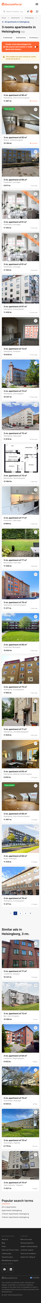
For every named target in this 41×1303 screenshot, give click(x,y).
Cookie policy (6, 1253)
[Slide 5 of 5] (23, 90)
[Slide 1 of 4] (18, 597)
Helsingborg (29, 18)
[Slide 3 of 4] (21, 597)
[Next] (30, 913)
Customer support (27, 1250)
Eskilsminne (21, 37)
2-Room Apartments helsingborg (15, 1214)
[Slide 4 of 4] (22, 597)
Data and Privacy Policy (10, 1250)
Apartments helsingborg (12, 1210)
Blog (3, 1243)
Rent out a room (26, 1239)
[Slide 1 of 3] (19, 301)
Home (4, 18)
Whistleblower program (10, 1260)
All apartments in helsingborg (17, 22)
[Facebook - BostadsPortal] (4, 1269)
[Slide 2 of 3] (20, 301)
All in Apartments (9, 1207)
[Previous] (10, 913)
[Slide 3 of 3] (22, 301)
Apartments (15, 18)
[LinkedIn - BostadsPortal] (11, 1269)
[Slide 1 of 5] (18, 90)
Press (4, 1246)
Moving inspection (27, 1243)
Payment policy (7, 1257)
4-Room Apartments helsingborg (15, 1217)
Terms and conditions (28, 1253)
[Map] (37, 11)
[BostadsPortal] (11, 4)
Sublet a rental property (29, 1246)
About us (5, 1239)
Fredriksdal (7, 37)
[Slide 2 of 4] (20, 597)
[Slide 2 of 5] (19, 90)
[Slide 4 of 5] (22, 90)
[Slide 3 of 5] (20, 90)
